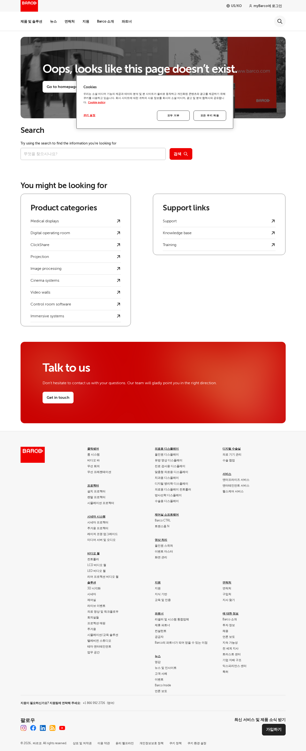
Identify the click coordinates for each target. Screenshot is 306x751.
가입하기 (274, 729)
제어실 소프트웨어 (167, 514)
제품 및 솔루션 (31, 21)
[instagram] (23, 728)
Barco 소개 (105, 21)
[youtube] (62, 728)
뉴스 (53, 21)
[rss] (52, 728)
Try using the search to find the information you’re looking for (68, 143)
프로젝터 (93, 485)
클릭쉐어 (93, 448)
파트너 (127, 21)
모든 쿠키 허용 (210, 115)
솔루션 (91, 582)
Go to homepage (62, 87)
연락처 (70, 21)
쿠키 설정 (89, 115)
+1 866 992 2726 (98, 703)
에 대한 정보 (231, 613)
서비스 (227, 474)
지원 (85, 21)
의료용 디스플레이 (167, 448)
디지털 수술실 (232, 448)
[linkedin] (43, 728)
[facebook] (33, 728)
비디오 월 (93, 553)
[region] (154, 102)
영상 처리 (161, 540)
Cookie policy (96, 102)
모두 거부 (173, 115)
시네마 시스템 (96, 516)
